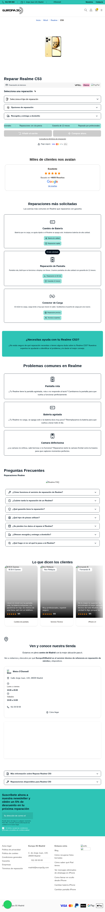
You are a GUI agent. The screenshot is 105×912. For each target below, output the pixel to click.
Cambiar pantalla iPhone (65, 889)
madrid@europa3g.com (38, 867)
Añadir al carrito (30, 133)
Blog (56, 850)
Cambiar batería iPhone (65, 885)
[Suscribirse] (30, 815)
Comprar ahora (79, 133)
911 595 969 (9, 2)
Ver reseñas (52, 186)
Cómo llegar (54, 712)
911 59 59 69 (16, 707)
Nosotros (89, 2)
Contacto (99, 2)
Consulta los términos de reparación (52, 139)
